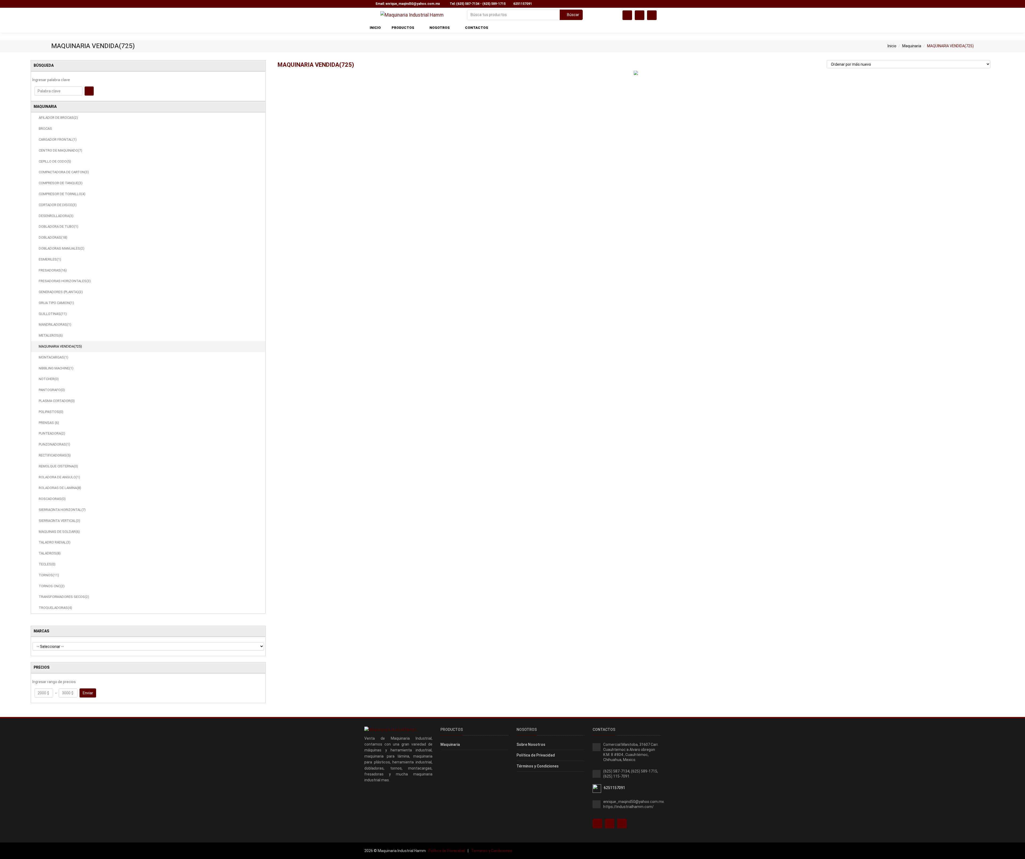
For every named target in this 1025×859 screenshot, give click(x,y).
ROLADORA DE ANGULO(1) (59, 477)
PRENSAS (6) (49, 423)
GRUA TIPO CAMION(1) (56, 303)
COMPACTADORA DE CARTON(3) (64, 172)
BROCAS (45, 129)
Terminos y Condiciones (491, 851)
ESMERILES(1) (50, 259)
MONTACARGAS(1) (53, 357)
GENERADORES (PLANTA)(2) (61, 292)
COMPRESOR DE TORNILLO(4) (62, 194)
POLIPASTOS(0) (51, 412)
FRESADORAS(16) (53, 270)
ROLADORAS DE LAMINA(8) (60, 488)
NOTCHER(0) (49, 379)
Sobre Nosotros (531, 744)
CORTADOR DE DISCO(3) (58, 205)
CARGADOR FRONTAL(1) (58, 139)
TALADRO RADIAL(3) (54, 542)
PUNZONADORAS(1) (54, 444)
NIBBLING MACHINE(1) (56, 368)
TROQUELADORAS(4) (55, 608)
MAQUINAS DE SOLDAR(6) (59, 532)
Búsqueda (44, 65)
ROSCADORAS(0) (52, 499)
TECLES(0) (47, 564)
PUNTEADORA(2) (52, 433)
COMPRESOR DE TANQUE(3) (60, 183)
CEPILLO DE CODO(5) (55, 161)
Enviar (88, 693)
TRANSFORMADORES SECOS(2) (64, 597)
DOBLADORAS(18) (53, 237)
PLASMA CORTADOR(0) (57, 401)
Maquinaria (911, 46)
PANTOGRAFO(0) (52, 390)
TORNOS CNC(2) (52, 586)
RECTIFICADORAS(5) (55, 455)
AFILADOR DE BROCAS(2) (58, 118)
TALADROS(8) (50, 553)
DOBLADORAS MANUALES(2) (61, 248)
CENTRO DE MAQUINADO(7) (60, 150)
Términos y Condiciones (538, 766)
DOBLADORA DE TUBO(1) (58, 226)
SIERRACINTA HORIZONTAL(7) (62, 510)
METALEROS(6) (51, 335)
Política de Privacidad (536, 755)
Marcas (41, 631)
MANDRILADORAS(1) (55, 324)
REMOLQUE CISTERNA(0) (58, 466)
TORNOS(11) (49, 575)
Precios (41, 667)
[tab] (148, 65)
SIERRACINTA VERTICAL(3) (59, 521)
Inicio (892, 46)
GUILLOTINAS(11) (53, 314)
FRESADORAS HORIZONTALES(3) (65, 281)
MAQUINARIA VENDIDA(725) (60, 346)
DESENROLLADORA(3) (56, 216)
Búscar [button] (572, 15)
